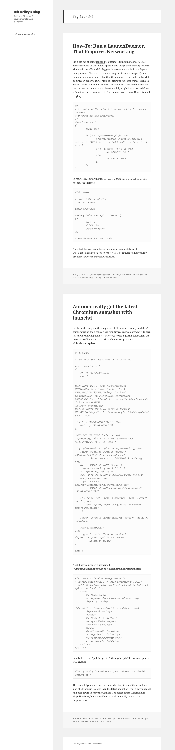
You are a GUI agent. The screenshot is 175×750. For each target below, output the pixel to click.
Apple (116, 274)
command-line (132, 274)
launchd (100, 61)
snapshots (106, 328)
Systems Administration (99, 274)
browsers (125, 718)
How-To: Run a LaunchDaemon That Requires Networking (109, 49)
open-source (96, 721)
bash (122, 274)
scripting (98, 277)
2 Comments (111, 277)
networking (87, 277)
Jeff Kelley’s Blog (27, 11)
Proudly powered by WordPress (87, 743)
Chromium (121, 328)
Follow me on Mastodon (24, 34)
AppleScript (110, 718)
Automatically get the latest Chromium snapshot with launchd (105, 312)
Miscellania (96, 718)
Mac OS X (77, 277)
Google (144, 718)
